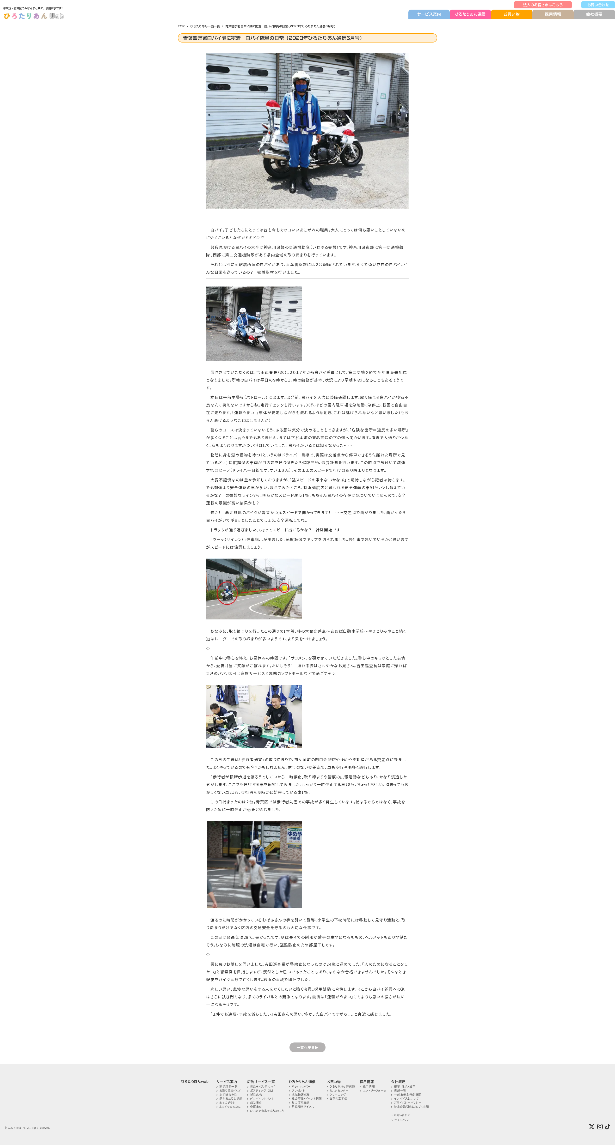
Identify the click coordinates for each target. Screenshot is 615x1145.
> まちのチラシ (226, 1103)
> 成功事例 (254, 1103)
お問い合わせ (598, 4)
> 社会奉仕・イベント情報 (305, 1099)
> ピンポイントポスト (260, 1099)
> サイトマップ (400, 1120)
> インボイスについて (405, 1099)
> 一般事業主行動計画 (406, 1095)
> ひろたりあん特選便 (341, 1086)
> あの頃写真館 (299, 1103)
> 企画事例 (254, 1107)
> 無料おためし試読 (229, 1099)
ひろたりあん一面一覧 (205, 26)
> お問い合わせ (400, 1115)
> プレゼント (297, 1091)
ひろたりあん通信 (470, 14)
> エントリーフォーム (373, 1091)
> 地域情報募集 (299, 1095)
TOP (181, 26)
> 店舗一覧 (398, 1091)
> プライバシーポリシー (406, 1103)
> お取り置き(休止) (229, 1091)
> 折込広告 (254, 1095)
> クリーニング (336, 1095)
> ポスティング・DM (260, 1091)
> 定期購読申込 (226, 1095)
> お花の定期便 (337, 1099)
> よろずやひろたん (228, 1107)
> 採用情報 (367, 1086)
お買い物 (512, 14)
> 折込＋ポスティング (261, 1086)
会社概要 (594, 14)
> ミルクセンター (338, 1091)
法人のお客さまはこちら (543, 4)
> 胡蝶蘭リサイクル (301, 1107)
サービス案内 (429, 14)
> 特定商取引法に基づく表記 (410, 1107)
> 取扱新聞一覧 (227, 1086)
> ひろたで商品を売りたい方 (265, 1111)
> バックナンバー (300, 1086)
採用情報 (553, 14)
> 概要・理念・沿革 (403, 1086)
